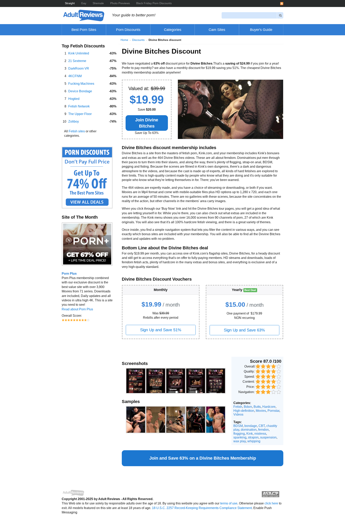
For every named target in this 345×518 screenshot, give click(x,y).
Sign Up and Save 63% (244, 330)
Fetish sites (77, 131)
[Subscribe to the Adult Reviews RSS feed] (281, 3)
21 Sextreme (77, 61)
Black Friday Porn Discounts (154, 3)
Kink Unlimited (78, 53)
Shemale (98, 3)
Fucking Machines (81, 83)
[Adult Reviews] (84, 15)
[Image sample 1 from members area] (136, 419)
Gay (83, 3)
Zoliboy (73, 121)
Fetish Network (79, 106)
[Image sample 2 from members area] (156, 419)
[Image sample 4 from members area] (196, 419)
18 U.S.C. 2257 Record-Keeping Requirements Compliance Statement (202, 508)
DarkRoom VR (78, 68)
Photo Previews (120, 3)
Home (124, 39)
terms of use (228, 503)
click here (271, 503)
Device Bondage (80, 91)
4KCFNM (75, 76)
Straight (70, 3)
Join (146, 123)
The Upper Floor (80, 114)
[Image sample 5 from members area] (216, 419)
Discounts (138, 39)
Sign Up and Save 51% (160, 330)
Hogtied (73, 98)
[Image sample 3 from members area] (176, 419)
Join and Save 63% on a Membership (202, 458)
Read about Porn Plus (77, 309)
